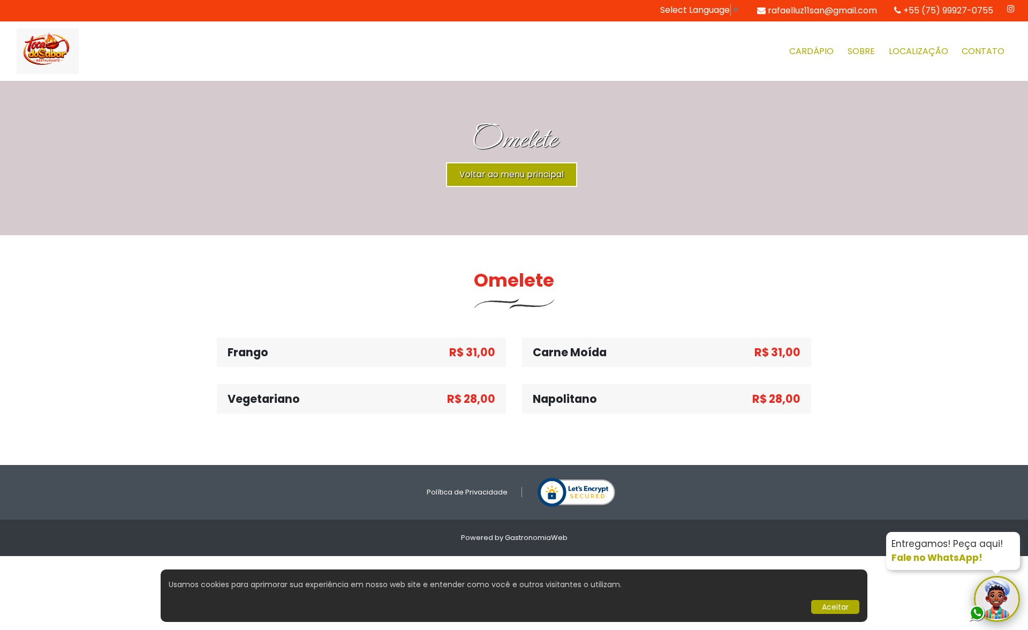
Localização (918, 51)
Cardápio (811, 51)
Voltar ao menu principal (511, 174)
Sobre (861, 51)
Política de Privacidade (467, 492)
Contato (983, 51)
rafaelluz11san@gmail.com (822, 10)
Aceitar (835, 607)
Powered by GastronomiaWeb (514, 537)
